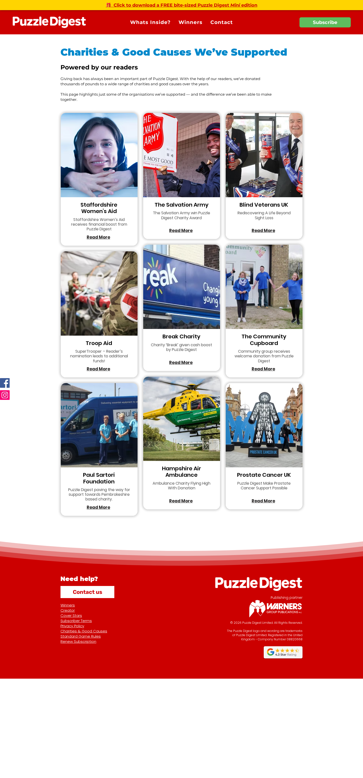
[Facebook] (5, 383)
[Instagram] (5, 395)
